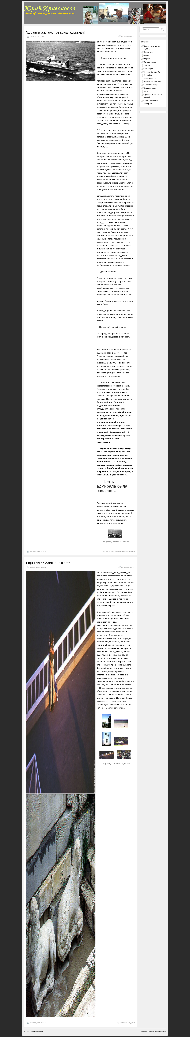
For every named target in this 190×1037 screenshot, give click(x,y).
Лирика (32, 567)
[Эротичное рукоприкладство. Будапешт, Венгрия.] (60, 793)
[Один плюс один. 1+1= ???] (60, 1016)
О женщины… (150, 69)
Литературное (150, 62)
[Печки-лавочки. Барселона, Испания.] (123, 760)
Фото (146, 91)
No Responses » (127, 36)
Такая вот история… (152, 85)
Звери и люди (150, 52)
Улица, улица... (41, 567)
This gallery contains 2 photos (115, 541)
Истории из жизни (118, 551)
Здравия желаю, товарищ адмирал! (55, 32)
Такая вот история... (37, 36)
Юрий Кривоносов (36, 1031)
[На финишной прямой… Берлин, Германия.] (120, 747)
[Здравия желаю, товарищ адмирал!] (60, 80)
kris (38, 551)
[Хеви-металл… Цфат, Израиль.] (106, 729)
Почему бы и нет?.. (152, 72)
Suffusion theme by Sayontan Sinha (153, 1031)
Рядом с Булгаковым (152, 81)
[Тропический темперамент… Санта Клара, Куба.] (106, 747)
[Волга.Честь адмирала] (115, 538)
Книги (146, 55)
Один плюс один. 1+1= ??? (48, 563)
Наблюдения (130, 551)
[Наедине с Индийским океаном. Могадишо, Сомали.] (121, 729)
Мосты (147, 65)
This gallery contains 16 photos (115, 763)
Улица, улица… (150, 88)
